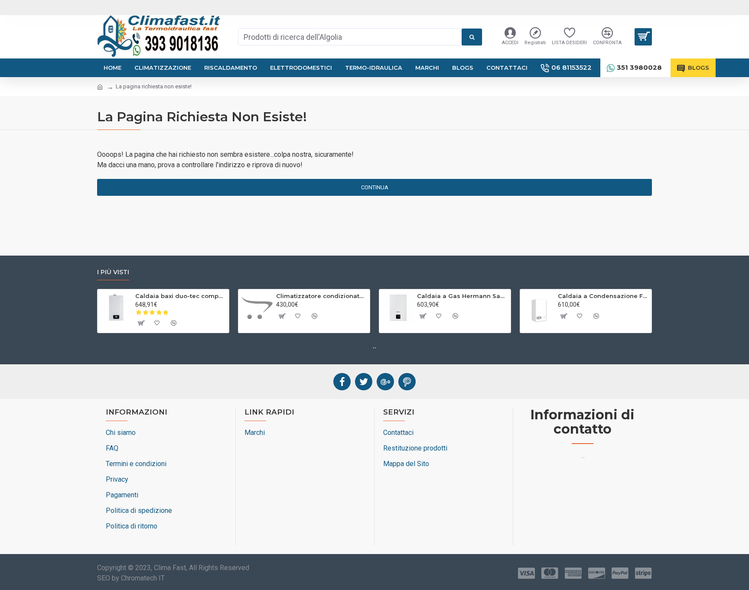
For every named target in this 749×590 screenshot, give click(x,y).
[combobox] (350, 37)
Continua (374, 187)
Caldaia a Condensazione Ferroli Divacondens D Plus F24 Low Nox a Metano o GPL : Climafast (603, 295)
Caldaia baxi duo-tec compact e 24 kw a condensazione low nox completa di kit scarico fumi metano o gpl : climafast (180, 295)
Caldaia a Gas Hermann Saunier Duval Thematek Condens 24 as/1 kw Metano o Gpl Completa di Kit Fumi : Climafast (462, 295)
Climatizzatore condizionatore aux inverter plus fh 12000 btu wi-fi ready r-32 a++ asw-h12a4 (321, 295)
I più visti (113, 272)
